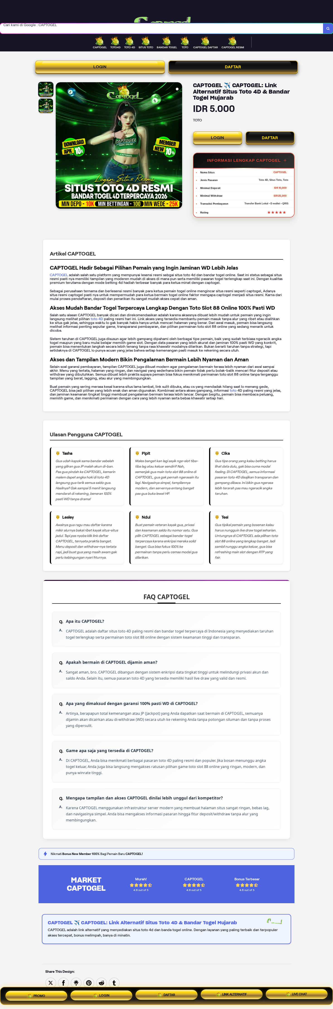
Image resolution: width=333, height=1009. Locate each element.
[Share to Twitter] (50, 983)
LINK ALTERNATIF (234, 994)
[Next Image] (178, 146)
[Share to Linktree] (76, 983)
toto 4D (96, 319)
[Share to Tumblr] (114, 983)
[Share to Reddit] (101, 983)
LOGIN (100, 67)
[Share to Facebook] (63, 983)
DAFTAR (233, 67)
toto (233, 390)
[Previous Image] (59, 146)
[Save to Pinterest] (88, 983)
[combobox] (161, 28)
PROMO (39, 994)
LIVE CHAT (299, 995)
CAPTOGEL (59, 275)
